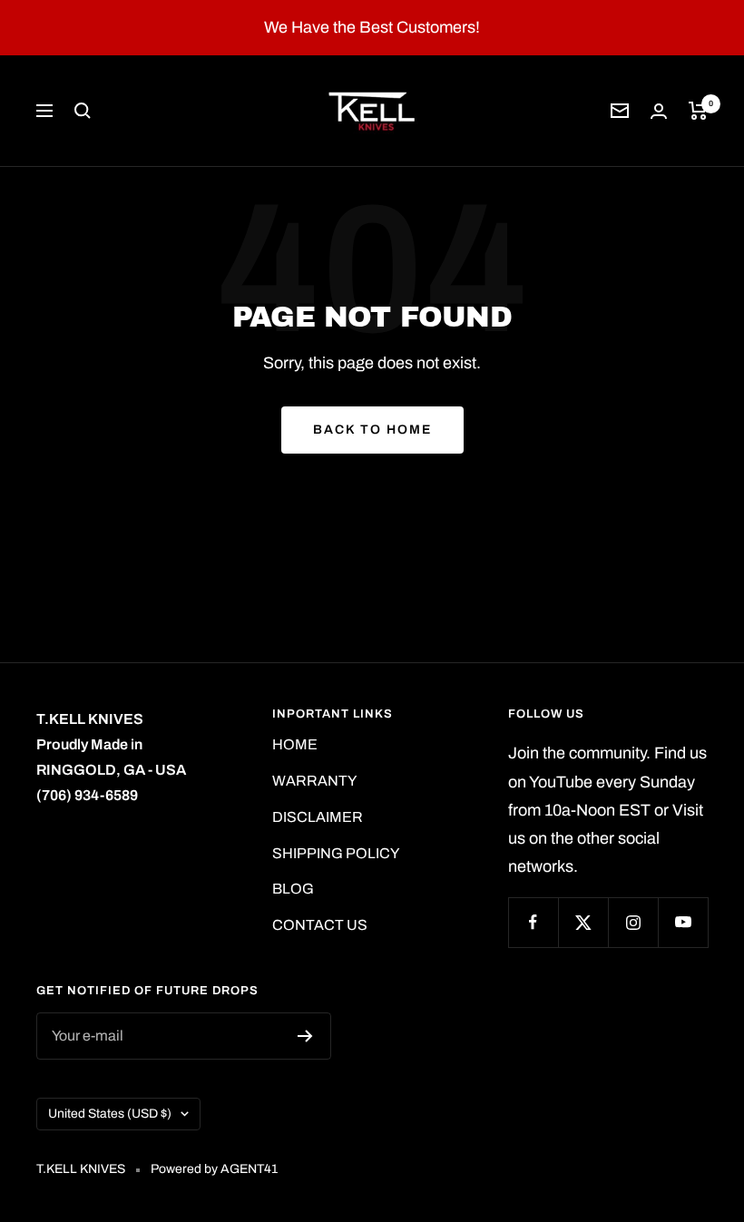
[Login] (659, 111)
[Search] (82, 111)
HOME (295, 744)
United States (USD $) (109, 1113)
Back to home (372, 429)
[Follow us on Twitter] (583, 922)
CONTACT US (319, 925)
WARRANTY (314, 780)
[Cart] (698, 111)
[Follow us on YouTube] (683, 922)
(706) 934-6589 (87, 795)
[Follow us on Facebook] (533, 922)
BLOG (293, 888)
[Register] (305, 1036)
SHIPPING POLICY (335, 853)
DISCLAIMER (317, 817)
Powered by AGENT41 (214, 1169)
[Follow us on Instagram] (633, 922)
